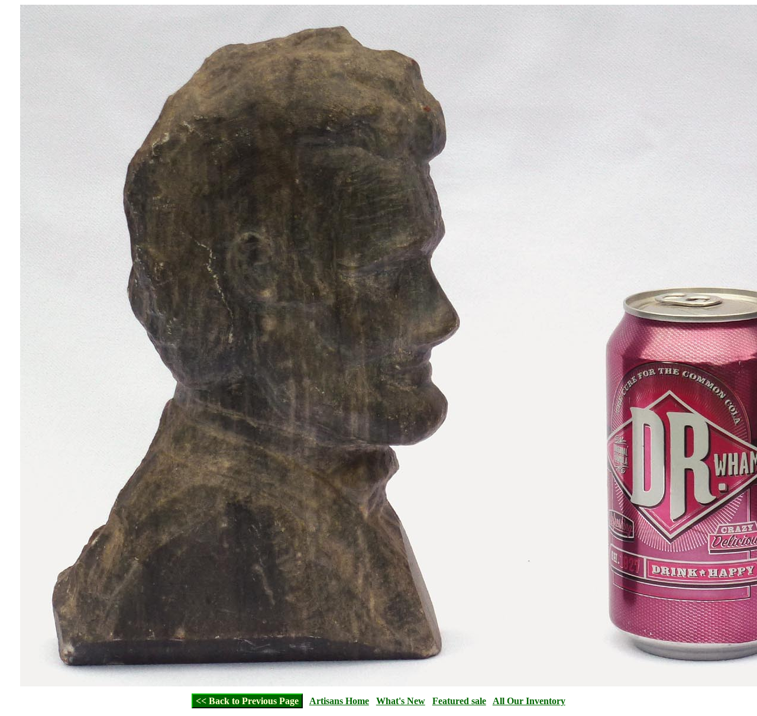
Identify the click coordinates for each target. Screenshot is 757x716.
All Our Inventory (529, 701)
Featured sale (459, 701)
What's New (400, 701)
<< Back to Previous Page (247, 701)
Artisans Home (339, 701)
